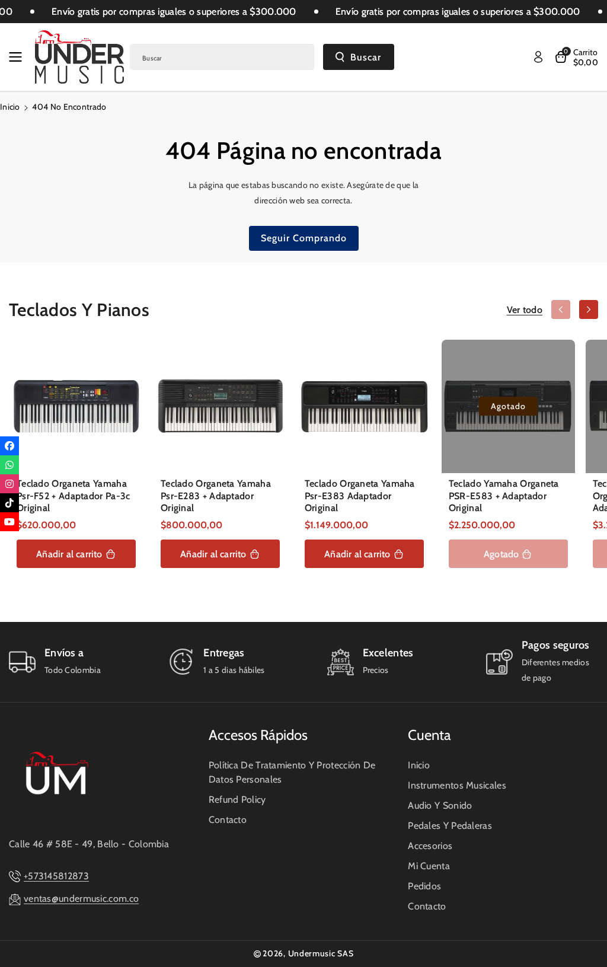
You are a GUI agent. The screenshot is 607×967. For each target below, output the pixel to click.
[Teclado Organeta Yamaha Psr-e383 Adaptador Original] (364, 406)
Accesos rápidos (258, 734)
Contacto (228, 819)
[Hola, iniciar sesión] (538, 57)
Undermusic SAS (321, 953)
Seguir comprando (304, 238)
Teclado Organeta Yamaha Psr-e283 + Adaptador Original (216, 496)
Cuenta (429, 734)
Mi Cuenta (429, 866)
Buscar (365, 57)
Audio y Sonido (440, 805)
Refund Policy (237, 799)
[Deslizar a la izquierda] (560, 309)
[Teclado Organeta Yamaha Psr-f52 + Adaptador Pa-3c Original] (76, 406)
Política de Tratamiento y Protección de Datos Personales (292, 772)
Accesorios (430, 845)
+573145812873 (56, 876)
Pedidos (424, 886)
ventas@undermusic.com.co (81, 898)
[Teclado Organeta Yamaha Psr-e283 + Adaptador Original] (220, 406)
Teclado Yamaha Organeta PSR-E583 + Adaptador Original (504, 496)
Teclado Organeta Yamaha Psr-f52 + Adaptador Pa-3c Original (73, 496)
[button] (19, 57)
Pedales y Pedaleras (450, 825)
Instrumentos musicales (457, 785)
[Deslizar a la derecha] (588, 309)
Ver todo (524, 309)
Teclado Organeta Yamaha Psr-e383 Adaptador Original (360, 496)
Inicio (10, 106)
